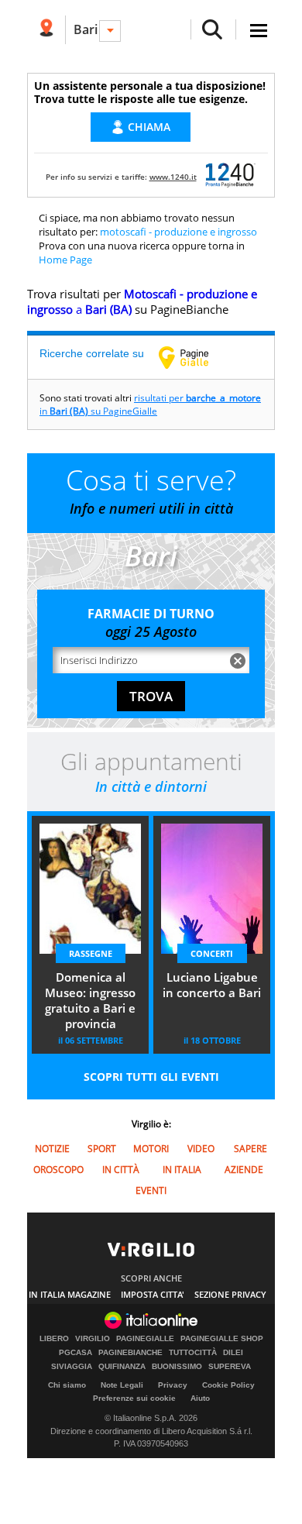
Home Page (65, 260)
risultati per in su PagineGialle (150, 404)
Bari (86, 29)
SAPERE (250, 1148)
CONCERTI (211, 953)
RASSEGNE (90, 953)
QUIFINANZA (122, 1367)
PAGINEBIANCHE (130, 1353)
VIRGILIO (92, 1339)
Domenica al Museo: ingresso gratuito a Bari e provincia (90, 1000)
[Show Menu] (258, 30)
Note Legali (122, 1385)
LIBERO (54, 1339)
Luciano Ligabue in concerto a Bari (212, 984)
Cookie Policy (228, 1385)
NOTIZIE (52, 1148)
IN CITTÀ (120, 1169)
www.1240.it (173, 176)
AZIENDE (244, 1169)
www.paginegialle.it (195, 357)
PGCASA (75, 1353)
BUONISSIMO (177, 1367)
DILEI (233, 1353)
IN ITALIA (182, 1169)
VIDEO (200, 1148)
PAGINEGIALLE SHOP (221, 1339)
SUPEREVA (229, 1367)
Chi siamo (67, 1385)
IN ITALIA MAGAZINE (70, 1294)
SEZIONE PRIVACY (230, 1294)
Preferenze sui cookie (134, 1398)
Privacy (172, 1385)
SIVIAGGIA (71, 1367)
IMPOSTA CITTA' (152, 1294)
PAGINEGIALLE (145, 1339)
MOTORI (151, 1148)
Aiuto (200, 1398)
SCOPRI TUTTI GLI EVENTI (151, 1076)
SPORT (102, 1148)
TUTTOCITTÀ (193, 1353)
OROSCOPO (58, 1169)
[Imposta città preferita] (46, 29)
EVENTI (151, 1190)
